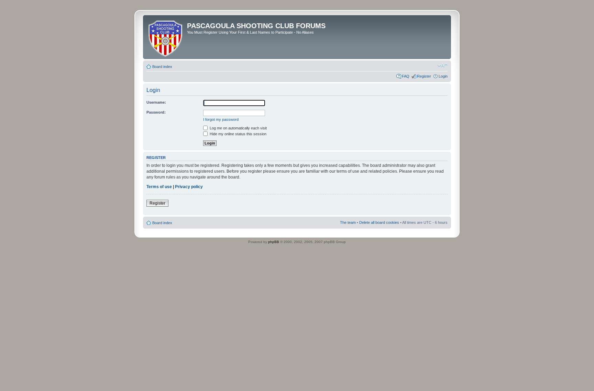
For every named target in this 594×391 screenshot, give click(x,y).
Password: (156, 112)
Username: (156, 102)
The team (348, 222)
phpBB (273, 242)
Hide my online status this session (237, 134)
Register (424, 76)
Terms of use (159, 186)
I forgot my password (221, 119)
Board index (162, 67)
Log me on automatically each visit (238, 128)
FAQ (405, 76)
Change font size (443, 65)
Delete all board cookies (379, 222)
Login (443, 76)
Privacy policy (189, 186)
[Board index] (166, 37)
